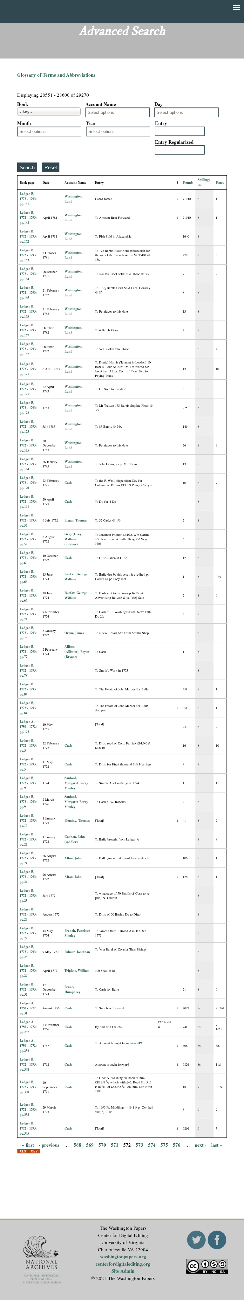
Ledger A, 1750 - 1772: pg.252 (28, 1045)
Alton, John (73, 858)
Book (22, 103)
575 (164, 1144)
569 (90, 1144)
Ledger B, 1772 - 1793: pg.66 (28, 576)
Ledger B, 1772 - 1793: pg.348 (28, 1064)
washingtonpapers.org (123, 1256)
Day (158, 103)
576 (176, 1144)
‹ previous (49, 1144)
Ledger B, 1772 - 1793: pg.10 (28, 820)
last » (216, 1144)
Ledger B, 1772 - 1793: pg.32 (28, 989)
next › (201, 1144)
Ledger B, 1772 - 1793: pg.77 (28, 651)
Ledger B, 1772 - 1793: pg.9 (28, 783)
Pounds (188, 182)
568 (77, 1144)
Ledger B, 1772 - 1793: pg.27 (28, 933)
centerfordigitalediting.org (123, 1263)
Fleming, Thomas (77, 820)
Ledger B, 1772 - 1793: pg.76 (28, 632)
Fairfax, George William (75, 576)
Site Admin (123, 1270)
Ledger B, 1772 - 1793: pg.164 (28, 273)
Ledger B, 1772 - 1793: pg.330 (28, 1087)
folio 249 (136, 1043)
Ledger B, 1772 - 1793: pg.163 (28, 255)
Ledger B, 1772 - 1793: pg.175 (28, 445)
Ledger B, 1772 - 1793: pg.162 (28, 217)
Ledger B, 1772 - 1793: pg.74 (28, 614)
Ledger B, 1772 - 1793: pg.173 (28, 407)
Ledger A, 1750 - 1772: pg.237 (28, 1026)
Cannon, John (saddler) (74, 839)
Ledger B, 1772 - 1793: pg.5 (28, 764)
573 (139, 1144)
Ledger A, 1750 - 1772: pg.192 (28, 726)
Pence (220, 182)
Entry (161, 123)
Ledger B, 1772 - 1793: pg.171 (28, 369)
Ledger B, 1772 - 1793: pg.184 (28, 464)
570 (102, 1144)
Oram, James (74, 632)
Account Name (100, 103)
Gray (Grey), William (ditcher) (74, 539)
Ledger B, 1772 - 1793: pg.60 (28, 557)
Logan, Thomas (75, 520)
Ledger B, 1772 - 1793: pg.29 (28, 970)
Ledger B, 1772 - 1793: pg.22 (28, 839)
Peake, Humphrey (72, 989)
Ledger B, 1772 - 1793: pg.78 (28, 670)
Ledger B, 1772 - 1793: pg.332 (28, 1109)
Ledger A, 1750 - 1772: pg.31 (28, 1008)
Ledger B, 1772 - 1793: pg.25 (28, 895)
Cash (68, 482)
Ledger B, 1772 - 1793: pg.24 (28, 858)
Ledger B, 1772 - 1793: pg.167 (28, 330)
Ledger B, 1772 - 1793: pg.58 (28, 539)
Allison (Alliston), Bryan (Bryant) (76, 651)
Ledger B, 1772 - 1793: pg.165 (28, 292)
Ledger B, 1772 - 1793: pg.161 (28, 198)
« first (28, 1144)
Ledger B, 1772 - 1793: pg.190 (28, 482)
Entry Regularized (174, 141)
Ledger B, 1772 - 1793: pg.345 (28, 1128)
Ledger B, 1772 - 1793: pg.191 (28, 501)
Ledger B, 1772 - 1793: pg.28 (28, 951)
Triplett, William (77, 970)
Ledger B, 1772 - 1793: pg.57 (28, 520)
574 (152, 1144)
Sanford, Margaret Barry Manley (76, 783)
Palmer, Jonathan (77, 951)
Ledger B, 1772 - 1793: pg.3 (28, 745)
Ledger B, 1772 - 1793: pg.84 (28, 689)
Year (91, 123)
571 (115, 1144)
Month (24, 123)
